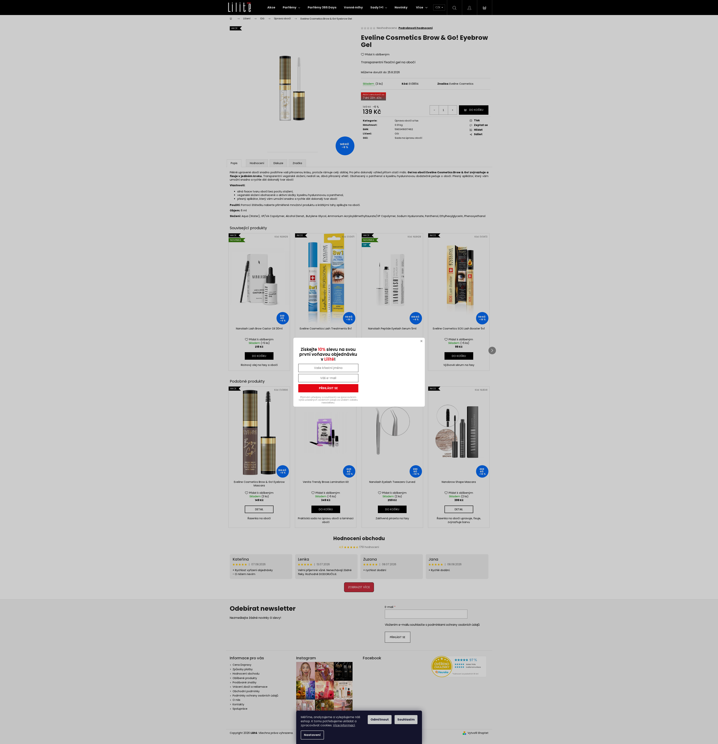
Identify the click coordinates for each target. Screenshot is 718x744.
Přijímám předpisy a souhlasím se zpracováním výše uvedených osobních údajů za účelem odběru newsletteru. (328, 400)
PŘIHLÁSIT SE (328, 388)
